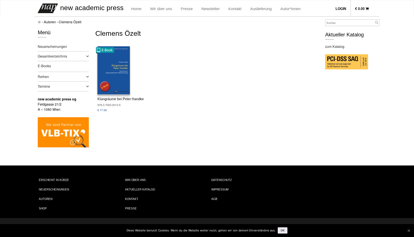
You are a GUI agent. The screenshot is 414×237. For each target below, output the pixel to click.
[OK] (408, 230)
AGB (214, 199)
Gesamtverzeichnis (52, 56)
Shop (43, 208)
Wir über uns (161, 9)
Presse (187, 9)
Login (341, 9)
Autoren (45, 199)
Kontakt (235, 9)
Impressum (220, 189)
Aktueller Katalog (140, 189)
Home (136, 9)
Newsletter (210, 9)
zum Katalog (334, 46)
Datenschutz (221, 180)
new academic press (91, 8)
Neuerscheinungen (52, 46)
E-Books (44, 65)
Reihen (43, 76)
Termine (44, 86)
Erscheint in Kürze (54, 180)
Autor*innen (290, 9)
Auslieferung (261, 9)
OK (283, 230)
